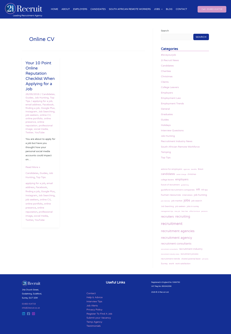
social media (41, 129)
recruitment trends (170, 258)
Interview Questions (172, 130)
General (165, 108)
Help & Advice (94, 297)
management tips (167, 211)
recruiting (182, 216)
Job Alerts (92, 305)
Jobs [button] (157, 9)
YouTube (40, 132)
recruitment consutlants (169, 249)
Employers (80, 9)
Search (165, 30)
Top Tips (41, 177)
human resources (171, 194)
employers (181, 179)
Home (54, 9)
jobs (187, 200)
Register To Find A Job (99, 313)
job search (196, 200)
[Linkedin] (23, 313)
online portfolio (34, 118)
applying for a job (42, 101)
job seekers (32, 115)
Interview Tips (94, 301)
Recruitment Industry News (176, 141)
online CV (45, 115)
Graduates (167, 114)
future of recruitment (170, 185)
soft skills (205, 259)
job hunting (200, 194)
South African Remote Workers (130, 9)
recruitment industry (191, 248)
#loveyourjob (168, 54)
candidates (168, 174)
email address (33, 104)
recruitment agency (176, 238)
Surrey (164, 263)
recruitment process (189, 254)
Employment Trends (172, 103)
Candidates (98, 9)
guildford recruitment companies (178, 189)
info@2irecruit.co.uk (31, 308)
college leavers (167, 180)
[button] (161, 9)
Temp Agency (94, 321)
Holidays (166, 125)
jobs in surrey (193, 206)
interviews (187, 195)
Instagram (31, 111)
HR (198, 189)
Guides (29, 97)
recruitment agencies (178, 231)
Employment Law (171, 98)
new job (177, 211)
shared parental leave (191, 259)
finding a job (33, 108)
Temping (166, 152)
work (171, 263)
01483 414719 (29, 304)
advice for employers (171, 169)
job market (176, 200)
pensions (204, 211)
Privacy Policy (94, 309)
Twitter (29, 132)
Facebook (48, 104)
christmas (192, 174)
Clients (165, 81)
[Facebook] (28, 313)
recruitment (171, 223)
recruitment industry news (170, 254)
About (65, 9)
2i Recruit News (170, 60)
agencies (187, 169)
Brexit (200, 169)
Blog (169, 9)
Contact (181, 9)
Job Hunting (42, 97)
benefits (194, 169)
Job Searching (46, 111)
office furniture (194, 211)
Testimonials (93, 325)
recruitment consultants (176, 243)
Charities (166, 71)
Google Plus (48, 108)
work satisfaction (182, 264)
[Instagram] (33, 313)
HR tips (204, 190)
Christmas (167, 76)
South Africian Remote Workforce (180, 146)
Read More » (33, 167)
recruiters (167, 216)
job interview (165, 201)
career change (181, 174)
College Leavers (170, 87)
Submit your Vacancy (98, 317)
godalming (185, 185)
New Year (184, 211)
